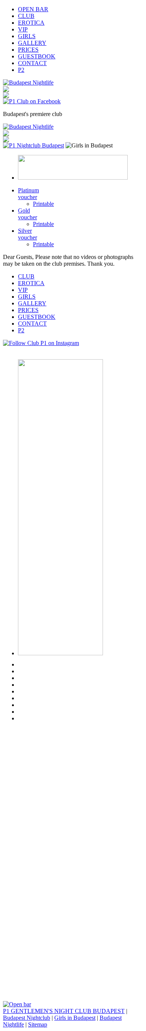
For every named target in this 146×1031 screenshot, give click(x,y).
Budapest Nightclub (26, 1018)
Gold (27, 213)
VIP (23, 29)
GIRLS (27, 36)
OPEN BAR (33, 9)
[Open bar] (17, 1004)
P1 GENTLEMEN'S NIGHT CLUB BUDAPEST (64, 1011)
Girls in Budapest (74, 1018)
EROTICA (31, 22)
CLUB (26, 16)
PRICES (28, 49)
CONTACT (32, 63)
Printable (43, 204)
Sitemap (37, 1024)
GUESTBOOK (36, 56)
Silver (27, 234)
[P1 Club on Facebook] (32, 101)
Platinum (28, 193)
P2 (21, 70)
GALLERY (32, 43)
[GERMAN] (6, 90)
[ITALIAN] (6, 96)
